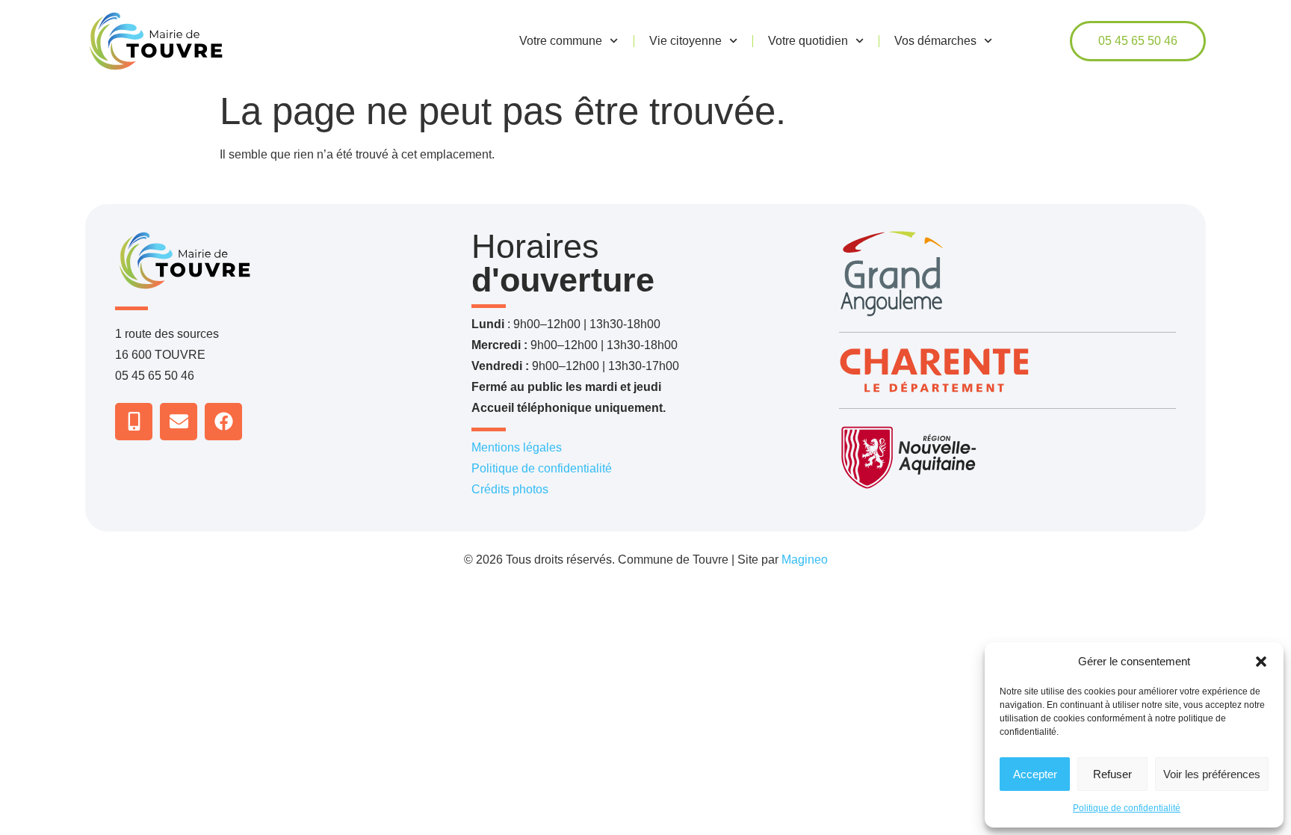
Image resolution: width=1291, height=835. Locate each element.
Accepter (1035, 774)
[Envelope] (178, 421)
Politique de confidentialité (1126, 808)
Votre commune (560, 40)
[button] (1261, 661)
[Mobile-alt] (133, 421)
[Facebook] (223, 421)
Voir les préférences (1211, 774)
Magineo (804, 559)
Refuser (1112, 774)
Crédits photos (509, 489)
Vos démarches (935, 40)
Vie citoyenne (685, 40)
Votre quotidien (808, 40)
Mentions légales (516, 447)
